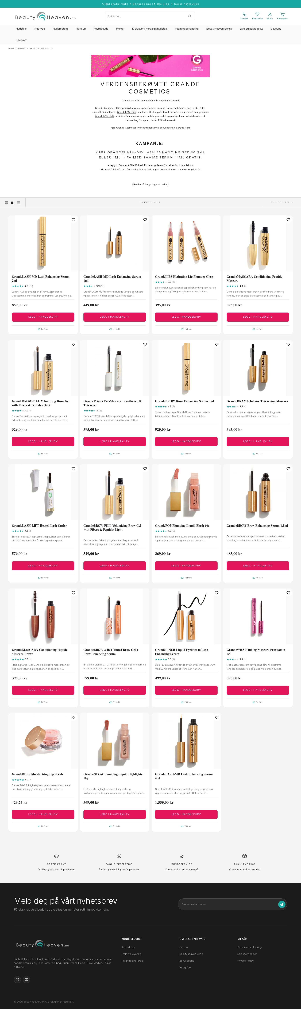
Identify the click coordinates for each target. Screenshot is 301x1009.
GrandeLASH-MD (126, 112)
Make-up (80, 28)
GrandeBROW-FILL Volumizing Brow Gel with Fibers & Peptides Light (112, 528)
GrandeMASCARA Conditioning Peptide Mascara (254, 279)
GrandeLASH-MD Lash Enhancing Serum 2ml (41, 279)
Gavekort (21, 40)
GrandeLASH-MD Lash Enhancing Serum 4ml (184, 776)
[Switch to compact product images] (18, 202)
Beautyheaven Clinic (191, 953)
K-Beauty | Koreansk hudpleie (150, 28)
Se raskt (43, 267)
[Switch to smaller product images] (12, 202)
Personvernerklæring (249, 947)
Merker (120, 28)
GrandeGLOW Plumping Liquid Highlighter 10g (113, 776)
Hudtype (39, 28)
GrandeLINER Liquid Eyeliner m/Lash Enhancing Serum (181, 652)
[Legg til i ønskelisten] (73, 219)
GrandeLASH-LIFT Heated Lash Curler (39, 526)
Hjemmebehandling (187, 28)
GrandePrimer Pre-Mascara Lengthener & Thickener (112, 403)
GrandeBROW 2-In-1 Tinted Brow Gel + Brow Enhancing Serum (110, 652)
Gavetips (276, 28)
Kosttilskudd (101, 28)
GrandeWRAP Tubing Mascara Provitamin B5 (256, 652)
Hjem (11, 48)
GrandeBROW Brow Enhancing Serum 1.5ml (257, 526)
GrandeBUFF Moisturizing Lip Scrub (37, 774)
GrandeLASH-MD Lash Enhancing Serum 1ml (112, 279)
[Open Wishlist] (257, 14)
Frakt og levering (131, 953)
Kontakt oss (128, 947)
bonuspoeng (166, 127)
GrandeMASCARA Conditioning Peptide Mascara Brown (39, 652)
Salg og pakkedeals (251, 28)
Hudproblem (60, 28)
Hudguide (185, 967)
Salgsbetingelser (247, 953)
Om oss (183, 947)
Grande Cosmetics (41, 48)
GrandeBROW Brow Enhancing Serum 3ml (184, 401)
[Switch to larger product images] (6, 202)
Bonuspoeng (186, 960)
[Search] (190, 16)
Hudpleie (21, 28)
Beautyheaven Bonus (219, 28)
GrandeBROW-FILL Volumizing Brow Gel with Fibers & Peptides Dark (41, 403)
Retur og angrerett (132, 960)
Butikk (22, 48)
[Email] (26, 979)
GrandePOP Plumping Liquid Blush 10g (182, 526)
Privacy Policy (245, 960)
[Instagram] (17, 979)
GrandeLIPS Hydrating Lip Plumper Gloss (184, 277)
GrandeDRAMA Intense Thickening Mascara (257, 401)
